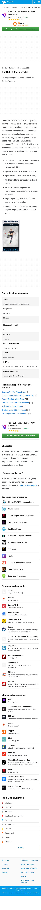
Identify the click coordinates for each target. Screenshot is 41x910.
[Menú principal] (39, 2)
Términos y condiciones (30, 860)
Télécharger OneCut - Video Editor (15, 414)
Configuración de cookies (27, 882)
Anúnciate (5, 868)
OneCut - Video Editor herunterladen (15, 403)
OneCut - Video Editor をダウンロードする (18, 395)
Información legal (27, 872)
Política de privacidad (29, 868)
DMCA (23, 876)
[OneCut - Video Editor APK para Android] (4, 15)
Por (15, 17)
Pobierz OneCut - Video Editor (13, 399)
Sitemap (5, 872)
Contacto (5, 864)
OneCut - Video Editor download (14, 410)
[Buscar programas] (34, 2)
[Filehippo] (7, 2)
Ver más (20, 847)
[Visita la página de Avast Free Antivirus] (20, 24)
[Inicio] (2, 8)
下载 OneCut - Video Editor (12, 406)
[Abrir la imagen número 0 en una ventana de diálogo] (11, 236)
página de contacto (28, 485)
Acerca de (5, 860)
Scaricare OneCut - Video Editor (14, 392)
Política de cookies (28, 864)
